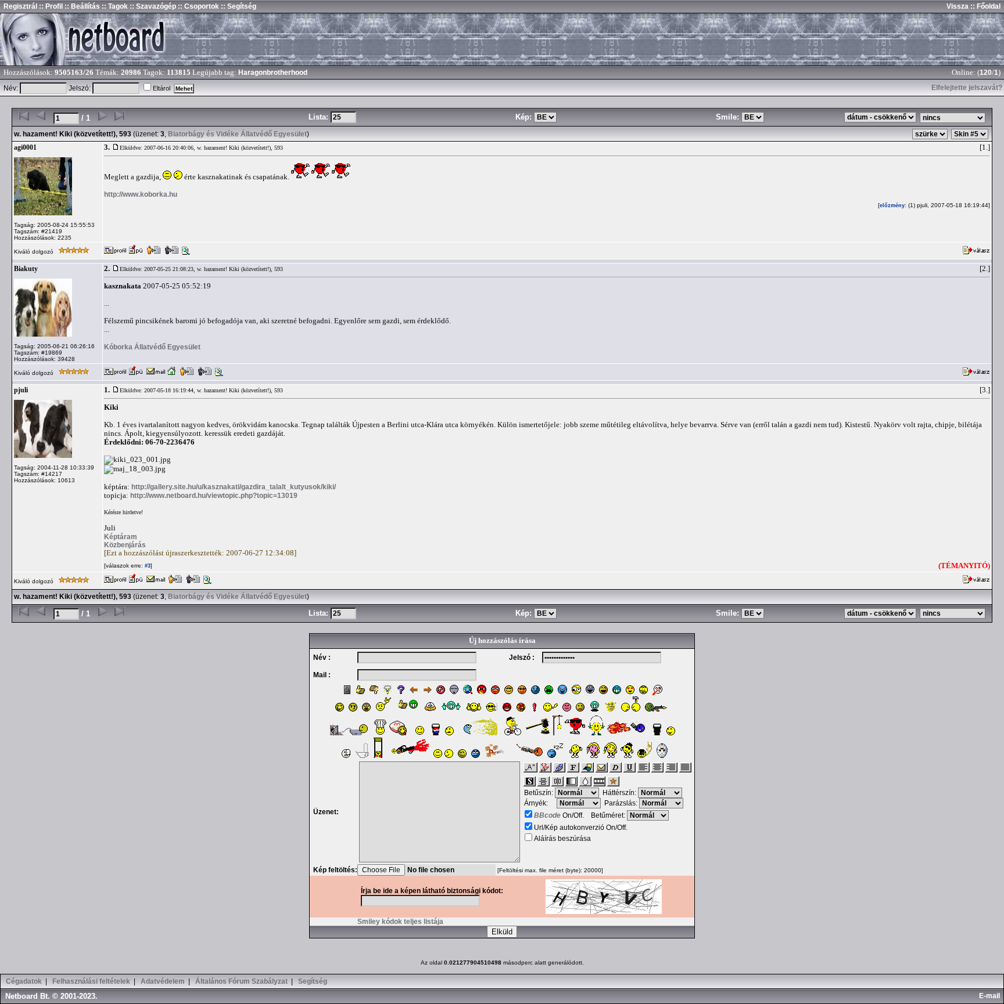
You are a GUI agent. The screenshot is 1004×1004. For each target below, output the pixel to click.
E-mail (991, 996)
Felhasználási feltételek (91, 981)
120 (986, 72)
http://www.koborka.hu (140, 194)
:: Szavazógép (153, 6)
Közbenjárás (125, 545)
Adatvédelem (163, 981)
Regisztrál (20, 6)
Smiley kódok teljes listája (400, 922)
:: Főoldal (985, 6)
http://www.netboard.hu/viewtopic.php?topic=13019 (213, 496)
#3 (146, 566)
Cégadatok (24, 981)
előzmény (892, 205)
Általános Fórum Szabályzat (241, 981)
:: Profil (50, 6)
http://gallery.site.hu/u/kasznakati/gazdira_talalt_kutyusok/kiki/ (233, 487)
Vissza (957, 6)
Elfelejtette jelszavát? (966, 88)
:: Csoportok (197, 6)
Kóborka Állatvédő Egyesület (152, 347)
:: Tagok (114, 6)
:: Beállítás (81, 6)
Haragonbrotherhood (272, 72)
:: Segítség (237, 6)
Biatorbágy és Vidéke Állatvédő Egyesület (237, 134)
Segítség (312, 981)
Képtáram (120, 537)
